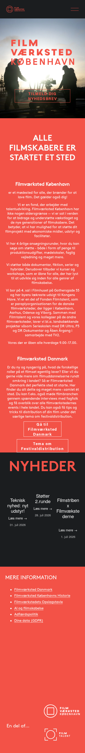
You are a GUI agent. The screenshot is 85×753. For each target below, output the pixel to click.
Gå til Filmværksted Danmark (42, 429)
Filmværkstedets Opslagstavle (38, 602)
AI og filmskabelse (29, 608)
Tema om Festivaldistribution (42, 446)
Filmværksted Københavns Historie (42, 595)
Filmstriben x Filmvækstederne (68, 508)
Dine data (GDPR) (28, 620)
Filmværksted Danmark (33, 589)
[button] (72, 480)
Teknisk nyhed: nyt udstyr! (17, 505)
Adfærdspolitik (26, 614)
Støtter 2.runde (43, 498)
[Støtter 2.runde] (43, 488)
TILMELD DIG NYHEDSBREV (42, 96)
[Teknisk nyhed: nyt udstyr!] (18, 490)
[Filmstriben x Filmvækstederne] (68, 490)
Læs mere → (17, 518)
